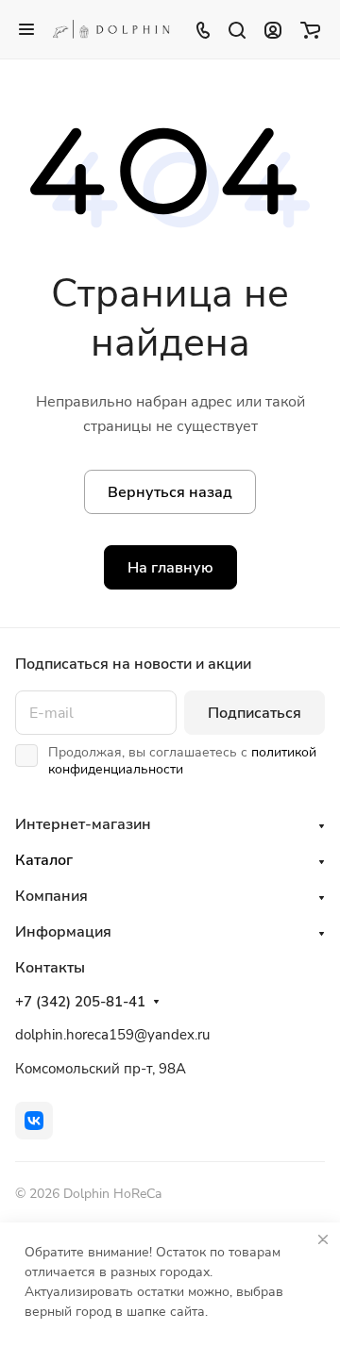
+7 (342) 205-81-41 (80, 1001)
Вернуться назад (170, 492)
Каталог (44, 860)
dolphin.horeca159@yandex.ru (112, 1034)
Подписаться (254, 713)
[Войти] (272, 29)
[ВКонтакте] (34, 1120)
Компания (51, 896)
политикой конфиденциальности (182, 760)
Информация (63, 932)
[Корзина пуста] (310, 29)
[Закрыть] (323, 1239)
